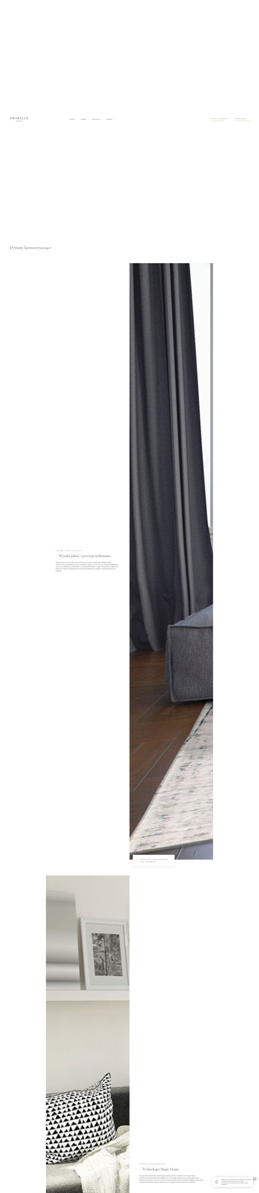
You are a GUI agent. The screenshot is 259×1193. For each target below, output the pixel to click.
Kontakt (109, 119)
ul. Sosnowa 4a (219, 120)
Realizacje (96, 119)
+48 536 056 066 (242, 120)
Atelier (72, 119)
